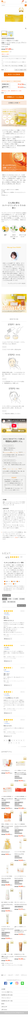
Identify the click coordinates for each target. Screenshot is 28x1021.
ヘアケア (17, 975)
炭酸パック (3, 975)
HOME (2, 963)
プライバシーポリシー (6, 997)
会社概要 (3, 989)
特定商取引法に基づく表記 (7, 1000)
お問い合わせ (4, 1009)
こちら (16, 537)
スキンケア (10, 975)
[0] (22, 2)
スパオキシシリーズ (9, 963)
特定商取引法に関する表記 (7, 994)
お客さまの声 (4, 1006)
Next (25, 17)
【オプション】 (5, 56)
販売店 (2, 1003)
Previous (2, 17)
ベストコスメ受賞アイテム (7, 992)
